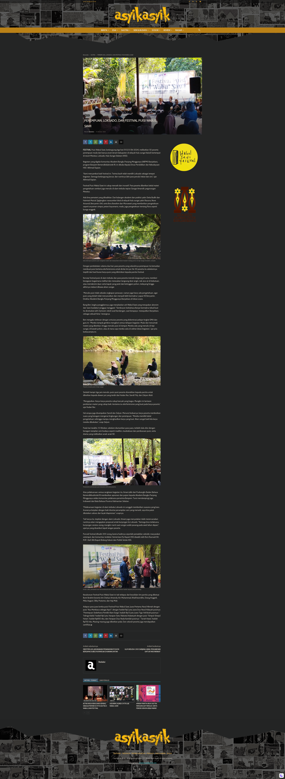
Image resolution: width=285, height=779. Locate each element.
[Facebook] (189, 1)
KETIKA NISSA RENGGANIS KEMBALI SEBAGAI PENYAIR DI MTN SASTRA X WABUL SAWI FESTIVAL (95, 706)
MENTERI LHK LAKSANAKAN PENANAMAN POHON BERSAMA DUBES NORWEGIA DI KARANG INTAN (101, 650)
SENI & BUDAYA (140, 30)
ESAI (114, 30)
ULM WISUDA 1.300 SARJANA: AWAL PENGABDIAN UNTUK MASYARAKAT (143, 650)
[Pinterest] (106, 142)
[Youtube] (200, 1)
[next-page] (88, 712)
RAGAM (178, 30)
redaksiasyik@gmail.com (148, 763)
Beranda (86, 55)
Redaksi (91, 132)
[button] (199, 30)
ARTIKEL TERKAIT (90, 680)
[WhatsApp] (95, 142)
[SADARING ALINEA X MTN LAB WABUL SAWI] (122, 693)
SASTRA (124, 30)
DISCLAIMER (160, 753)
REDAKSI (126, 753)
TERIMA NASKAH (138, 753)
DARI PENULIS (104, 680)
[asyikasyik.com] (142, 15)
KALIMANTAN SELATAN (90, 700)
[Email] (121, 142)
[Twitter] (196, 1)
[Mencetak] (116, 142)
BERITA (104, 30)
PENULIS (150, 753)
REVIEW (167, 30)
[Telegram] (100, 142)
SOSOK (155, 30)
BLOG (169, 753)
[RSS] (193, 1)
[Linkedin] (111, 142)
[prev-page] (84, 712)
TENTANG (117, 753)
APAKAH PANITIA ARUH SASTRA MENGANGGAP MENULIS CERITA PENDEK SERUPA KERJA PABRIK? (146, 706)
